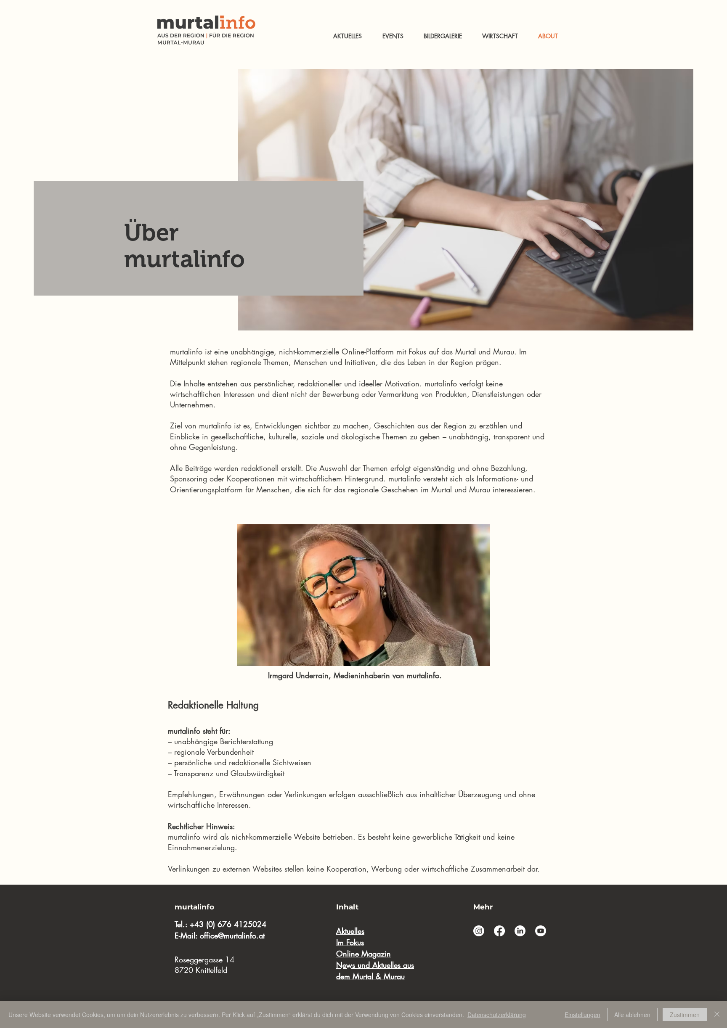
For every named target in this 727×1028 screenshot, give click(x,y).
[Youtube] (540, 930)
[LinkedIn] (520, 930)
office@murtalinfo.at (232, 935)
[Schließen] (717, 1014)
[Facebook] (499, 930)
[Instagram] (478, 930)
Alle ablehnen (632, 1014)
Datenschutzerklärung (496, 1014)
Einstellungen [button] (582, 1014)
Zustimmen (685, 1014)
